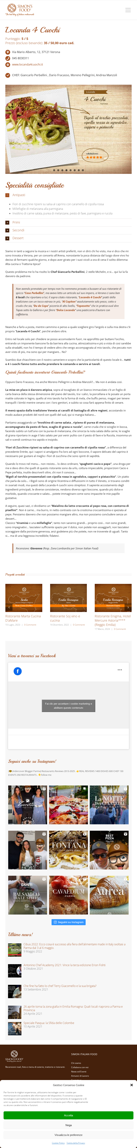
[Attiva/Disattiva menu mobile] (128, 10)
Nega (68, 1125)
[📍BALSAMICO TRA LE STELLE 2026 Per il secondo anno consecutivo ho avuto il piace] (27, 895)
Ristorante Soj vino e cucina (65, 618)
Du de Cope (41, 306)
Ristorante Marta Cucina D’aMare (23, 618)
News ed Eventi (78, 1071)
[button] (131, 1085)
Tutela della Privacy (76, 1142)
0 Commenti (30, 624)
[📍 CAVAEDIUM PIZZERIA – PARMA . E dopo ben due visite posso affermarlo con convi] (68, 895)
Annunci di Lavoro (80, 1075)
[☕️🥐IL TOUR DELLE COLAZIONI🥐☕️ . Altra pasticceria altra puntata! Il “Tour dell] (27, 850)
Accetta (68, 1115)
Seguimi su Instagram (70, 922)
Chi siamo (76, 1063)
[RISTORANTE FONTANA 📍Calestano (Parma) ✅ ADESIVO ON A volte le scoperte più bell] (68, 850)
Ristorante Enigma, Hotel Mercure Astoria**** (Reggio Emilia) (113, 620)
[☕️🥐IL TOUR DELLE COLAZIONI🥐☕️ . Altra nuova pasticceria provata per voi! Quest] (27, 805)
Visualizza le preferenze (68, 1134)
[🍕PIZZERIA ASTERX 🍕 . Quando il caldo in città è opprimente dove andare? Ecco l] (68, 805)
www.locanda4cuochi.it (27, 64)
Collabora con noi (79, 1067)
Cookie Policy (58, 1142)
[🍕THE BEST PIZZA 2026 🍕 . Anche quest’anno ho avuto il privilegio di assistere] (109, 850)
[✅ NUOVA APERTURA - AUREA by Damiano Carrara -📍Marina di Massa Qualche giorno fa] (109, 895)
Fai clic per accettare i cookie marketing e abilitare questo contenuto (68, 705)
